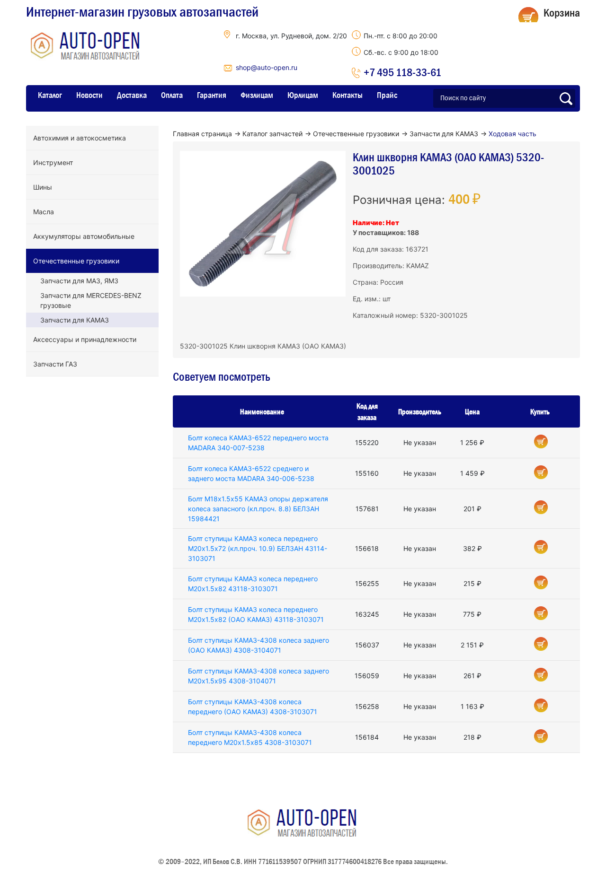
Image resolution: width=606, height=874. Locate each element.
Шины (42, 187)
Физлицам (257, 95)
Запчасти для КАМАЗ (74, 320)
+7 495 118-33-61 (402, 72)
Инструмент (53, 162)
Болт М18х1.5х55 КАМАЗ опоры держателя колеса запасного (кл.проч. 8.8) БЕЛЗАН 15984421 (258, 509)
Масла (43, 212)
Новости (89, 95)
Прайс (387, 95)
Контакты (347, 95)
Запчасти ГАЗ (55, 364)
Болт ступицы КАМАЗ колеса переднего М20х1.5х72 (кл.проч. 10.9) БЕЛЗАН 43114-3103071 (257, 548)
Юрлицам (302, 95)
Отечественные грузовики (76, 261)
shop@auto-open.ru (266, 67)
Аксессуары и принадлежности (84, 339)
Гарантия (211, 95)
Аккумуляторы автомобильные (83, 236)
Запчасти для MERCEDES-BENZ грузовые (91, 300)
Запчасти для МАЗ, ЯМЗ (79, 281)
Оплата (172, 95)
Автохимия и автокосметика (79, 138)
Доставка (132, 95)
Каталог (50, 95)
